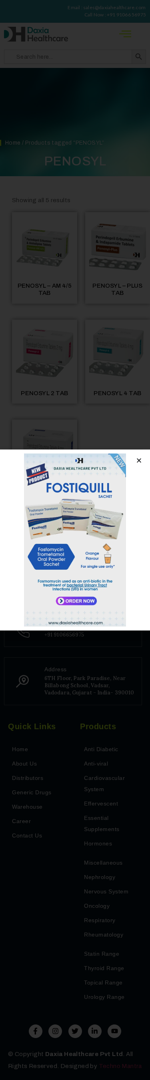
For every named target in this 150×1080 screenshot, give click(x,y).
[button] (139, 460)
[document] (75, 540)
